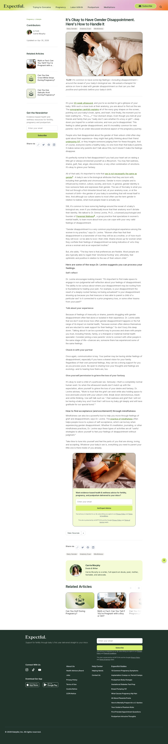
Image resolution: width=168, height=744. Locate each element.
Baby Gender (72, 29)
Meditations (109, 7)
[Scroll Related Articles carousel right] (139, 588)
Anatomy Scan (85, 29)
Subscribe (147, 6)
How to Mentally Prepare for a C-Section (127, 703)
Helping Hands (97, 671)
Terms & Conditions (110, 653)
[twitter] (43, 145)
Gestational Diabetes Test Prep (123, 684)
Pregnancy (61, 7)
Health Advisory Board (75, 671)
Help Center (97, 666)
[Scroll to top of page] (164, 560)
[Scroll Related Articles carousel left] (131, 588)
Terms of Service (105, 659)
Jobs (68, 675)
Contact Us (96, 675)
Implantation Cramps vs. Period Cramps (126, 675)
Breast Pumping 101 (119, 689)
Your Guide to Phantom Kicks (122, 707)
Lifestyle (38, 19)
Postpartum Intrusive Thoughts (123, 716)
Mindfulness (98, 29)
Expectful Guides (119, 666)
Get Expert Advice (104, 508)
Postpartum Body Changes (121, 680)
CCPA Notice (71, 693)
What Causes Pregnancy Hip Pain (124, 693)
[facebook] (48, 145)
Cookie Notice (71, 689)
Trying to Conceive (42, 7)
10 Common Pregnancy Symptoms (124, 671)
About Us (70, 666)
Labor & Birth (77, 7)
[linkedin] (53, 145)
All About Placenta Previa (121, 698)
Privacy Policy (120, 514)
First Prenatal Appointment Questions (126, 712)
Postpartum (93, 7)
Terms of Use (71, 684)
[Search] (161, 7)
